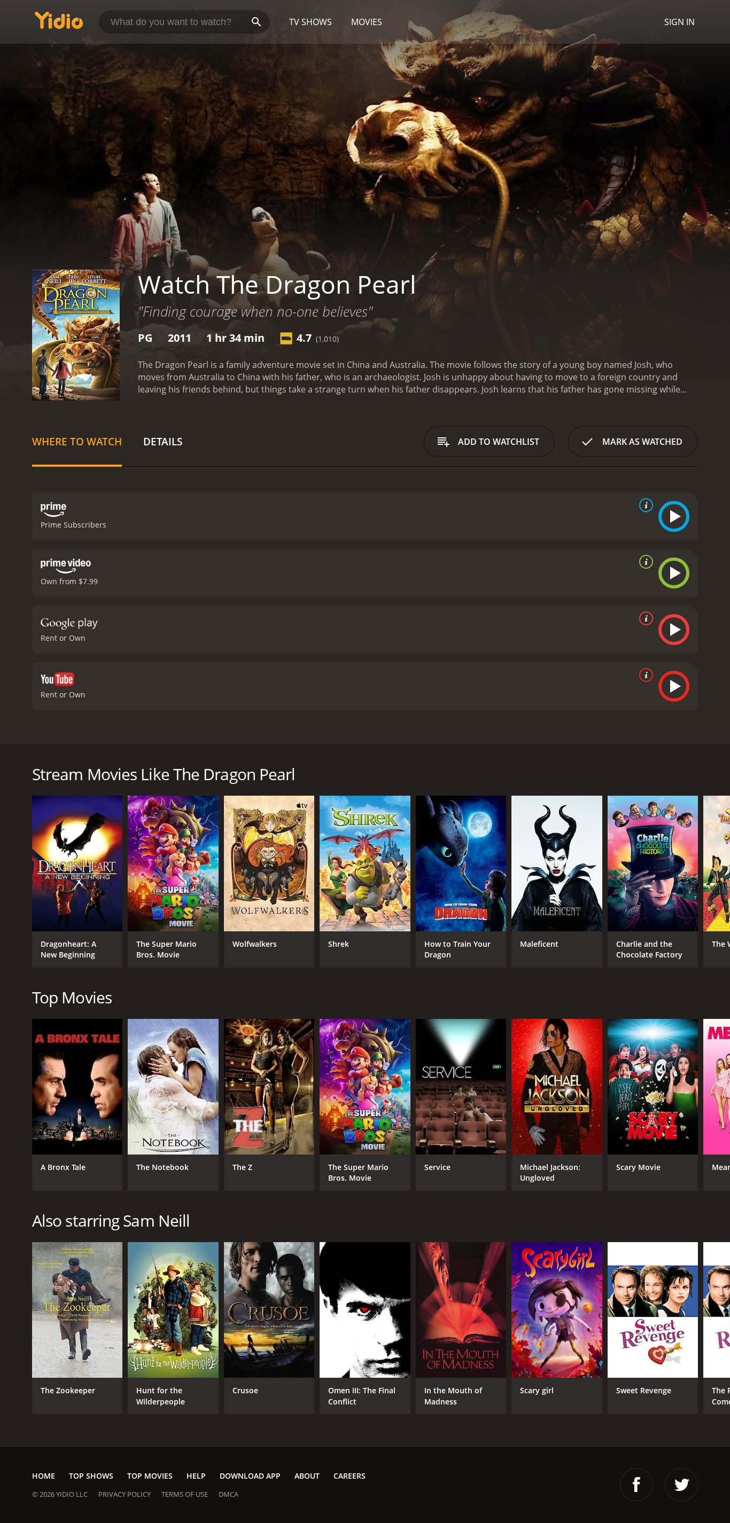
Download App (250, 1476)
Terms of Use (184, 1494)
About (307, 1476)
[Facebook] (636, 1484)
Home (43, 1476)
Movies (366, 22)
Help (196, 1476)
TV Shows (310, 22)
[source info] (644, 505)
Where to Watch (77, 441)
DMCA (228, 1494)
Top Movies (150, 1476)
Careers (349, 1476)
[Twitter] (681, 1484)
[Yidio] (58, 24)
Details (162, 441)
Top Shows (91, 1476)
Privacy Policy (124, 1494)
